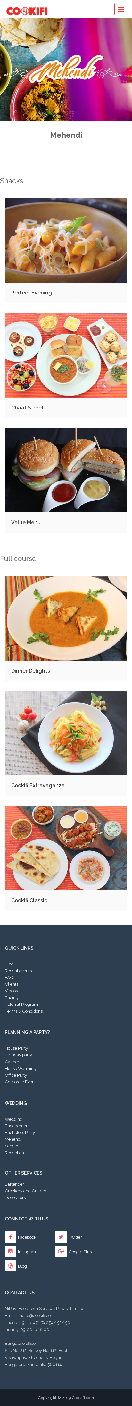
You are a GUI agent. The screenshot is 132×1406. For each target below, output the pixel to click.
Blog (9, 963)
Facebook (26, 1237)
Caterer (12, 1061)
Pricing (11, 997)
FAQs (10, 977)
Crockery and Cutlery (25, 1190)
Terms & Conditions (24, 1010)
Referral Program (21, 1004)
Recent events (18, 970)
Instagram (27, 1251)
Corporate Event (20, 1081)
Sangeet (13, 1145)
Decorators (15, 1197)
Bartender (14, 1184)
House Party (16, 1048)
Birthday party (18, 1054)
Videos (11, 990)
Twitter (75, 1237)
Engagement (17, 1125)
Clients (11, 984)
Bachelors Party (20, 1132)
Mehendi (13, 1139)
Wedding (13, 1118)
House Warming (20, 1068)
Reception (14, 1152)
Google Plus (80, 1251)
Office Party (16, 1075)
